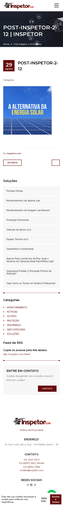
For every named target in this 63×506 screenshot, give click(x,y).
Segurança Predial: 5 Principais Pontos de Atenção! (29, 272)
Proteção (11, 320)
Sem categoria (14, 329)
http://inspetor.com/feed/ (17, 354)
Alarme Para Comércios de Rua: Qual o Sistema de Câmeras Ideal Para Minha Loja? (30, 260)
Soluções (11, 334)
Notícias (10, 312)
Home (6, 44)
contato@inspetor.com (31, 470)
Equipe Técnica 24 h (17, 239)
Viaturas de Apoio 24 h (18, 229)
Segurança (12, 325)
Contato (47, 388)
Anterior (12, 162)
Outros (10, 316)
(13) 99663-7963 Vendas (31, 463)
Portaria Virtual (14, 191)
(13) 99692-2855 (31, 466)
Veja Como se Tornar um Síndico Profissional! (30, 283)
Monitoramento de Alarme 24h (23, 200)
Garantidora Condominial (20, 249)
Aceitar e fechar (56, 499)
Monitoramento (15, 307)
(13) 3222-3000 (32, 459)
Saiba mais (44, 499)
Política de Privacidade (31, 430)
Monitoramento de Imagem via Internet (28, 210)
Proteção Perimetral (17, 220)
